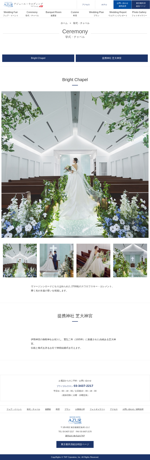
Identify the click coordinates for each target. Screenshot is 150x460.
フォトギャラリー (139, 15)
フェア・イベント (10, 15)
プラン (96, 15)
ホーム (64, 23)
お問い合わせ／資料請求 (133, 409)
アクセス (86, 5)
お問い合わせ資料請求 (122, 4)
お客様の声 (80, 409)
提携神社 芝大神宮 (111, 58)
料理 (75, 15)
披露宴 (53, 15)
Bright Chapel (38, 58)
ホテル (104, 5)
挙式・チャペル (32, 15)
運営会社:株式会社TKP (75, 436)
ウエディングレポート (117, 15)
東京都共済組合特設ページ (75, 444)
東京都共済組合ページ (141, 4)
